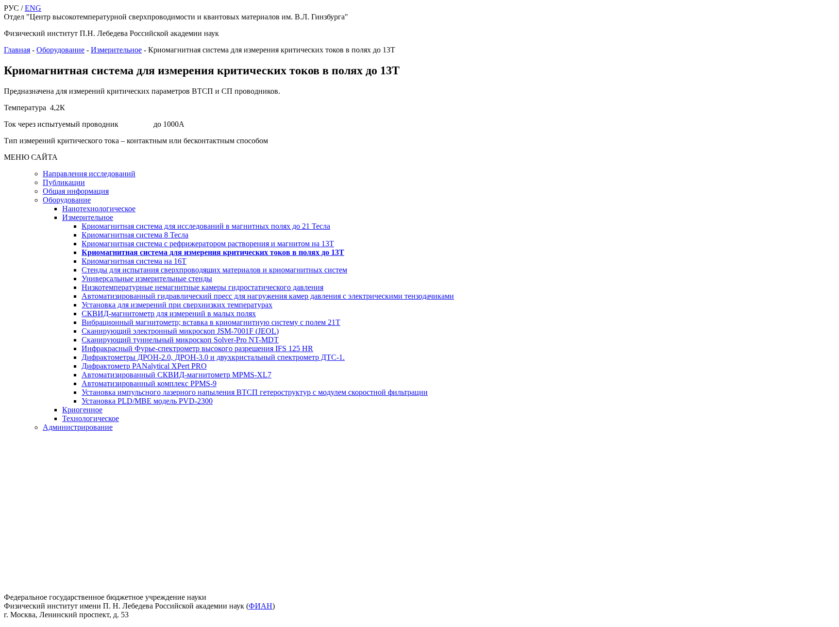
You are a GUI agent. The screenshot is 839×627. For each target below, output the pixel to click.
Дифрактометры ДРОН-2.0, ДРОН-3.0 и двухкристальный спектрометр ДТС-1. (213, 357)
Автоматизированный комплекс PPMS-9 (149, 383)
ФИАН (260, 606)
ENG (33, 8)
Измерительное (116, 50)
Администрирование (78, 427)
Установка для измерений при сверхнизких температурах (177, 305)
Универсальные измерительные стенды (147, 278)
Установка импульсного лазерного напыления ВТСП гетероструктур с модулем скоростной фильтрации (255, 392)
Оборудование (60, 50)
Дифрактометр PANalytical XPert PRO (144, 366)
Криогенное (82, 410)
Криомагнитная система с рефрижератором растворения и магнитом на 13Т (208, 243)
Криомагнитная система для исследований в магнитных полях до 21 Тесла (206, 226)
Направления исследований (89, 173)
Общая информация (76, 191)
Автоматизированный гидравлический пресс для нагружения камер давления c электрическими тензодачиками (268, 296)
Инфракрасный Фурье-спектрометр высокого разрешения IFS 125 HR (197, 348)
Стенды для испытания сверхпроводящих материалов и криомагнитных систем (214, 270)
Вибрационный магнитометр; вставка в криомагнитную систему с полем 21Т (211, 322)
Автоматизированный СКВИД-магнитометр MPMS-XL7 (176, 375)
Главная (17, 50)
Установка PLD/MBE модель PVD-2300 (147, 401)
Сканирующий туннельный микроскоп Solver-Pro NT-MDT (180, 340)
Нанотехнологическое (98, 208)
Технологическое (90, 418)
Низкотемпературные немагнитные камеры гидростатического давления (202, 287)
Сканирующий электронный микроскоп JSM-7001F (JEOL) (180, 331)
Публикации (64, 182)
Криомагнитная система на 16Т (134, 261)
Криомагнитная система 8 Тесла (135, 235)
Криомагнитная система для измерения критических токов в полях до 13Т (213, 252)
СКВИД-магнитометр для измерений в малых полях (169, 313)
